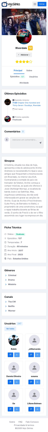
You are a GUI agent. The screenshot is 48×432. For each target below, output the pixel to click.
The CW (12, 301)
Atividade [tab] (24, 82)
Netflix (11, 306)
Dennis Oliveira (13, 376)
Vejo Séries (27, 428)
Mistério (12, 284)
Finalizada (20, 234)
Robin (14, 349)
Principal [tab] (18, 70)
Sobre (12, 422)
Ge (13, 403)
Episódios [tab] (17, 76)
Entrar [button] (42, 4)
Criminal (12, 275)
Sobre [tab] (29, 70)
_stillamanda (34, 349)
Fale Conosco (32, 422)
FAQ (20, 422)
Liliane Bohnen (34, 403)
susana (34, 376)
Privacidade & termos (24, 425)
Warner (11, 310)
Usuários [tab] (33, 76)
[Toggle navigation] (35, 4)
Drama (11, 280)
